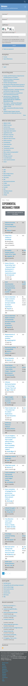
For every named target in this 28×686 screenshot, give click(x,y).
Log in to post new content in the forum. (15, 213)
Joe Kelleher (10, 482)
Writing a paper (7, 154)
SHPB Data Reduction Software (8, 424)
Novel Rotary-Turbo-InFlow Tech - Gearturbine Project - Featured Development (10, 369)
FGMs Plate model (10, 465)
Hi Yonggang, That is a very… (10, 638)
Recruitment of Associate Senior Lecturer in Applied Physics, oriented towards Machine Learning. (14, 86)
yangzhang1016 (11, 340)
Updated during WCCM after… (10, 609)
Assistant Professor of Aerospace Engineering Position (11, 80)
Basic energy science (8, 173)
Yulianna (9, 230)
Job (3, 679)
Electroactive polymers (9, 181)
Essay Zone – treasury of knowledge (8, 237)
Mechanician (5, 671)
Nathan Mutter (11, 428)
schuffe (9, 403)
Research (4, 667)
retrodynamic (10, 275)
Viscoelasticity (7, 150)
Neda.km (9, 360)
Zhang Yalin (10, 512)
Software (4, 674)
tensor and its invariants (9, 159)
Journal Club (6, 591)
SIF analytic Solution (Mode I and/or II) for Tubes (10, 252)
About (3, 664)
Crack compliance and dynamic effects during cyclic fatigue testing (10, 476)
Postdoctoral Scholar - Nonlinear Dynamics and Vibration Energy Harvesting (13, 90)
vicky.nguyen (10, 539)
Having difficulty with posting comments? (13, 585)
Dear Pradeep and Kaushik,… (10, 634)
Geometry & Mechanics (9, 129)
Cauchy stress (6, 127)
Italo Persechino (11, 416)
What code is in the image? (8, 32)
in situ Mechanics (7, 158)
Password (4, 19)
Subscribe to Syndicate (2, 647)
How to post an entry (8, 589)
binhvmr (9, 467)
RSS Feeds (6, 595)
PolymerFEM (6, 185)
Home (3, 200)
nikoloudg (9, 501)
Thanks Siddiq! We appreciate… (11, 624)
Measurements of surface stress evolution (10, 336)
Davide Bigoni (10, 451)
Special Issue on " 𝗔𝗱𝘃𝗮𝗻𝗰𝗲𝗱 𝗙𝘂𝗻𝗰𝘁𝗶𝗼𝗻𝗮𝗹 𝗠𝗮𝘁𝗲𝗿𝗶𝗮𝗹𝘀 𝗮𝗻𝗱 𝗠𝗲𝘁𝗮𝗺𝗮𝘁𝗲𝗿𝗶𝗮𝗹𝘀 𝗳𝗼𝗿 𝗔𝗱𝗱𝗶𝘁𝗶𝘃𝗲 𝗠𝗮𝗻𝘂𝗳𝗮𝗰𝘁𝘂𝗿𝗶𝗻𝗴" (11, 99)
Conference (5, 677)
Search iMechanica (7, 59)
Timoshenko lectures (8, 148)
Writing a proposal (7, 156)
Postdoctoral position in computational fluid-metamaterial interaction (13, 93)
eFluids (5, 195)
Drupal (13, 655)
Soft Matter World (7, 191)
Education (4, 669)
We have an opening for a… (9, 605)
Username (4, 14)
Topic (4, 219)
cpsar (8, 460)
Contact (4, 666)
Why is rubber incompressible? (10, 152)
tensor (5, 161)
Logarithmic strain (7, 133)
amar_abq (9, 565)
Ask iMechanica (7, 583)
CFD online (6, 177)
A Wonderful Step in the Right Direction (13, 627)
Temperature (6, 146)
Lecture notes (6, 593)
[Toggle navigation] (25, 6)
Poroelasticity (6, 142)
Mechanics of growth (8, 134)
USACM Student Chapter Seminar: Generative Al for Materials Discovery (12, 112)
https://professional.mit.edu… (10, 612)
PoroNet (5, 187)
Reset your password (8, 49)
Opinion (4, 672)
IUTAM (5, 183)
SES (4, 189)
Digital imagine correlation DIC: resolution (9, 399)
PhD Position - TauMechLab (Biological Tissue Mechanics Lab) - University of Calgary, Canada (12, 104)
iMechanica (4, 6)
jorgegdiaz (9, 256)
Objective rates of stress (9, 138)
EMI (4, 179)
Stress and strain (7, 144)
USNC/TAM (6, 193)
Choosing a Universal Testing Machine (10, 536)
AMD (4, 171)
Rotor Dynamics (9, 358)
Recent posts (5, 662)
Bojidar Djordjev (11, 527)
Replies (19, 219)
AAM (4, 169)
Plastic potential (7, 140)
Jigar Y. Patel (10, 390)
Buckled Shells (7, 175)
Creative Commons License (17, 653)
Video (3, 680)
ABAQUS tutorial (7, 125)
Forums (7, 200)
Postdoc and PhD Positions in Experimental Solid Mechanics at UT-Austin (13, 76)
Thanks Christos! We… (8, 631)
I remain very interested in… (10, 616)
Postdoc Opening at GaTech (10, 82)
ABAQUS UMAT (7, 123)
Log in (4, 67)
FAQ (4, 596)
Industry (4, 675)
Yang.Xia (9, 308)
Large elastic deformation (9, 131)
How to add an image (8, 587)
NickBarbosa (10, 554)
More (24, 115)
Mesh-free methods (8, 136)
